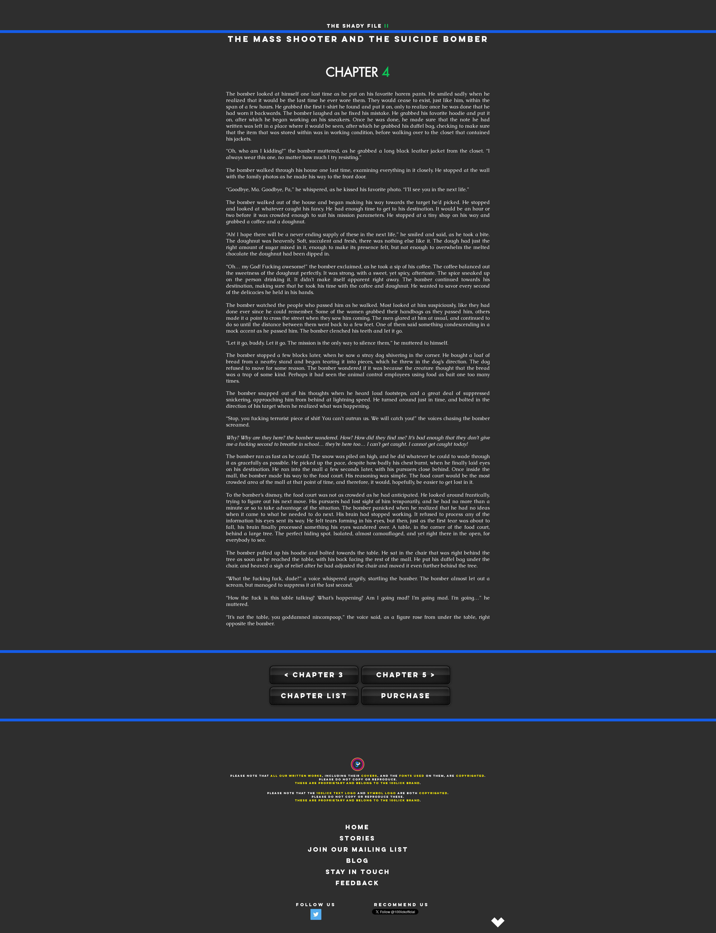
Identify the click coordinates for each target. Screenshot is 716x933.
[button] (314, 696)
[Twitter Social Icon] (315, 914)
